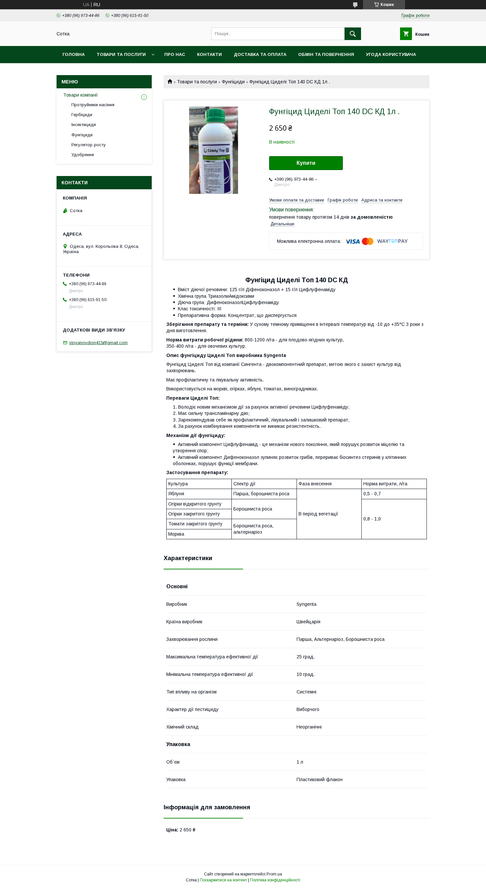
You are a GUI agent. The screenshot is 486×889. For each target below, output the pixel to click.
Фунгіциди (233, 81)
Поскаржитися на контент (223, 880)
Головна (73, 54)
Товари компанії (80, 95)
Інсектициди (83, 124)
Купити (306, 163)
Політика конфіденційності (275, 880)
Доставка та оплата (260, 54)
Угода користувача (391, 54)
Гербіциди (81, 114)
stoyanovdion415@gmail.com (98, 342)
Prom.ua (274, 874)
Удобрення (82, 154)
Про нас (174, 54)
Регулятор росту (88, 144)
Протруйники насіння (92, 104)
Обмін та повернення (326, 54)
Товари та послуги (121, 54)
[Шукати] (352, 33)
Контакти (209, 54)
